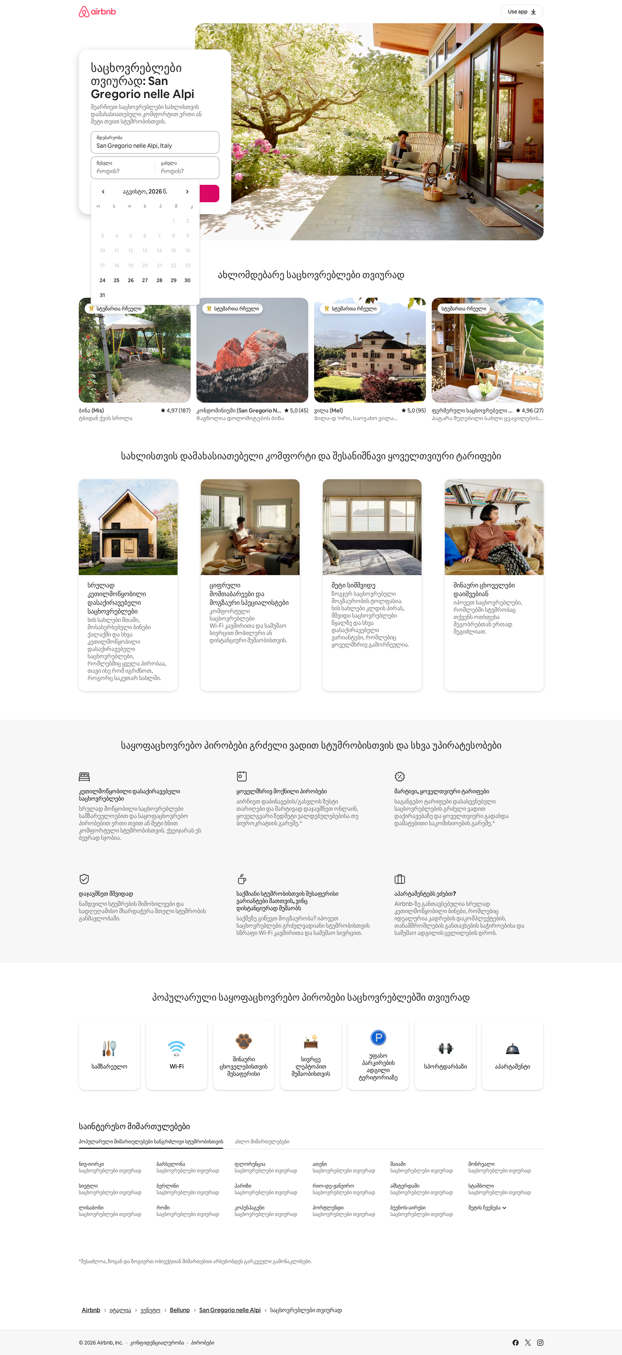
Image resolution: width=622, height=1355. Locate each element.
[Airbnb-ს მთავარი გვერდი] (97, 11)
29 (173, 280)
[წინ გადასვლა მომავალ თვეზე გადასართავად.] (187, 192)
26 (131, 280)
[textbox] (123, 171)
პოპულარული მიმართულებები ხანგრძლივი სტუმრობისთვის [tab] (151, 1141)
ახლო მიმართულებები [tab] (262, 1141)
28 (159, 280)
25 (116, 280)
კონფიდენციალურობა (157, 1342)
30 (187, 280)
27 (145, 280)
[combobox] (155, 145)
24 (102, 280)
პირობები (202, 1342)
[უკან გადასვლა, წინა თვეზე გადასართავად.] (103, 192)
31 (102, 295)
